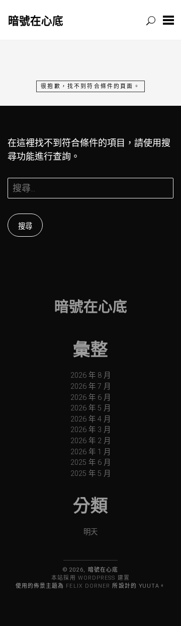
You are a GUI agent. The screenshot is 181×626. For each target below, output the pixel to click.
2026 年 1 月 (90, 452)
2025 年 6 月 (90, 462)
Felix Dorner (88, 586)
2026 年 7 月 (90, 386)
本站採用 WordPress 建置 (90, 578)
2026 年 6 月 (90, 397)
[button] (168, 20)
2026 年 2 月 (90, 441)
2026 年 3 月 (90, 430)
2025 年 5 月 (90, 473)
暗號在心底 (35, 20)
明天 (90, 532)
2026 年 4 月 (90, 419)
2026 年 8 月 (90, 375)
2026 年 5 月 (90, 408)
